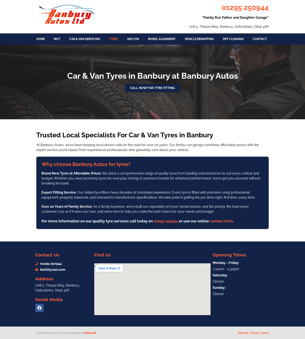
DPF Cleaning (233, 39)
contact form (221, 221)
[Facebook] (39, 308)
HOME (40, 39)
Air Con (133, 39)
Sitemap (243, 332)
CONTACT (260, 39)
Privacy (255, 332)
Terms (265, 332)
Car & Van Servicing (84, 39)
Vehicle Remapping (199, 39)
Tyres (113, 39)
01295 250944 (245, 7)
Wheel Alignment (162, 39)
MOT (57, 39)
